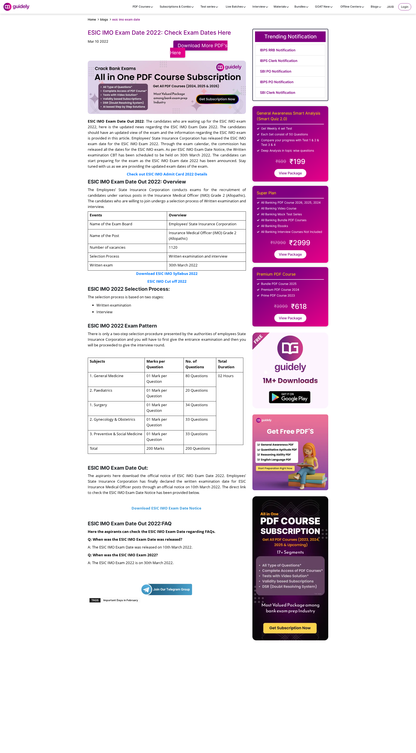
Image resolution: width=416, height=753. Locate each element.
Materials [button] (280, 6)
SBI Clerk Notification (277, 92)
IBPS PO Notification (277, 82)
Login (404, 6)
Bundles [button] (300, 6)
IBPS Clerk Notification (278, 60)
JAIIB (390, 6)
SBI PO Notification (275, 71)
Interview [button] (258, 6)
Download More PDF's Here (199, 49)
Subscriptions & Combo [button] (175, 6)
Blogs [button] (374, 6)
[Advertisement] (328, 699)
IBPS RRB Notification (278, 50)
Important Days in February (120, 600)
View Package (290, 173)
